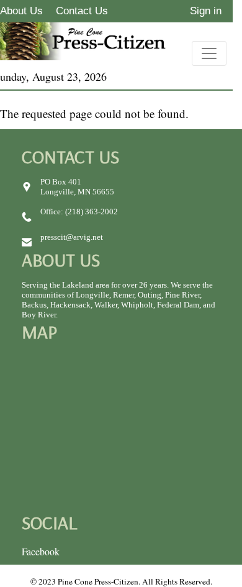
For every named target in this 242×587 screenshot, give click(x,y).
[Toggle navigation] (209, 53)
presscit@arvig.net (71, 237)
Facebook (41, 551)
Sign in (206, 11)
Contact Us (82, 11)
